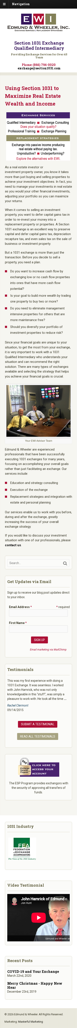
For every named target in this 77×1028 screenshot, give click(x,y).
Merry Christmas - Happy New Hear (34, 985)
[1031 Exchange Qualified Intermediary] (38, 29)
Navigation (21, 4)
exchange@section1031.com (39, 68)
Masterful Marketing (30, 1021)
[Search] (65, 563)
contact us (13, 545)
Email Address (20, 607)
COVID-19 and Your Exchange (33, 971)
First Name (18, 623)
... (65, 698)
